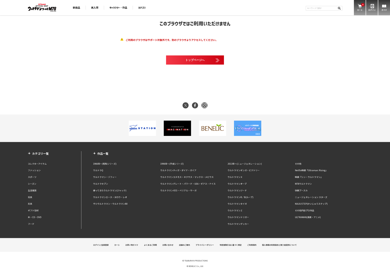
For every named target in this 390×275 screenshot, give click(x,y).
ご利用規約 (251, 245)
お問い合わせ (167, 245)
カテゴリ (142, 7)
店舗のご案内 (184, 245)
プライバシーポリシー (205, 245)
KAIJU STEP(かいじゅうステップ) (311, 203)
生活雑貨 (32, 190)
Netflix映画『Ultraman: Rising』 (311, 170)
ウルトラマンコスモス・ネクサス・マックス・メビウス (187, 176)
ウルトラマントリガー (238, 217)
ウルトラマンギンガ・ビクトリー (244, 170)
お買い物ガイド (131, 245)
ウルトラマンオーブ (237, 183)
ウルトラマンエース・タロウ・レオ (110, 197)
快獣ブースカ (301, 190)
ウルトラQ (98, 170)
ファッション (34, 170)
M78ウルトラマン (303, 183)
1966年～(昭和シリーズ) (104, 163)
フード (31, 223)
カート (117, 245)
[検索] (339, 8)
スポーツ (32, 176)
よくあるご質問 (150, 245)
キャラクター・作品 (118, 7)
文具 (30, 203)
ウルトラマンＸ (235, 176)
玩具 (30, 197)
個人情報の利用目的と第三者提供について (279, 245)
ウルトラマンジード (237, 190)
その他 (298, 163)
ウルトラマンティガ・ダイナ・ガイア (178, 170)
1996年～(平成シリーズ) (172, 163)
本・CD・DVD (34, 217)
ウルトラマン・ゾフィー (105, 176)
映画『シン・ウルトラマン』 (309, 176)
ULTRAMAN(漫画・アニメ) (308, 217)
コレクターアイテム (37, 163)
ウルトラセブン (100, 183)
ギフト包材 (33, 210)
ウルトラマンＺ (235, 210)
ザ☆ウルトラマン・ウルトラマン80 (110, 203)
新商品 (76, 7)
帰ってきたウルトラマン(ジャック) (109, 190)
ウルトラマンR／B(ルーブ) (240, 197)
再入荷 (94, 7)
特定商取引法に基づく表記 (231, 245)
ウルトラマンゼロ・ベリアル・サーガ (178, 190)
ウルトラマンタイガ (237, 203)
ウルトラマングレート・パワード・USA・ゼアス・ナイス (188, 183)
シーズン (32, 183)
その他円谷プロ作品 (304, 210)
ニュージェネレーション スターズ (311, 197)
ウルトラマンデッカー (238, 223)
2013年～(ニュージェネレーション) (245, 163)
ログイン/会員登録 (101, 245)
